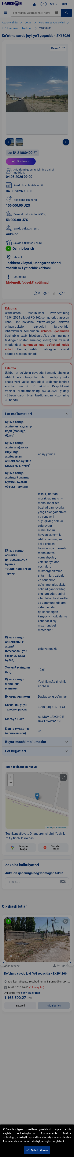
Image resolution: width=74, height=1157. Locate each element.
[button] (37, 1150)
